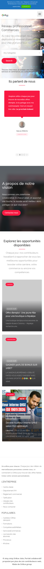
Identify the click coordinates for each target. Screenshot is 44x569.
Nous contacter (9, 507)
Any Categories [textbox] (10, 53)
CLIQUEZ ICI (26, 6)
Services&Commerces (12, 531)
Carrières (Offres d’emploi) (9, 519)
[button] (11, 213)
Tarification (7, 498)
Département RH (10, 491)
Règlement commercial (12, 494)
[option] (22, 114)
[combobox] (22, 53)
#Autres (6, 543)
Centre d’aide (8, 487)
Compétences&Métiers (12, 527)
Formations (7, 524)
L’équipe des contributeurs (8, 502)
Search (9, 61)
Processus (7, 540)
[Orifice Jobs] (5, 15)
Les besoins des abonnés (9, 535)
